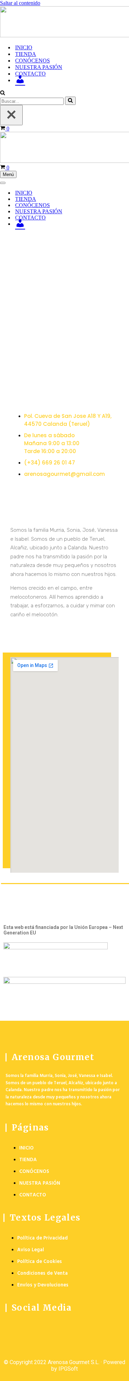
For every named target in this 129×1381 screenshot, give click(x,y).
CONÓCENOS (32, 60)
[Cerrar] (11, 115)
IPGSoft (68, 1368)
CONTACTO (30, 74)
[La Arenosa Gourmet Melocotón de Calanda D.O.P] (64, 22)
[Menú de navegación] (3, 183)
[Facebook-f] (14, 1327)
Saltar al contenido (20, 3)
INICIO (23, 47)
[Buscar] (2, 93)
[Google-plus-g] (41, 1327)
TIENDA (25, 54)
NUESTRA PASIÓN (38, 67)
